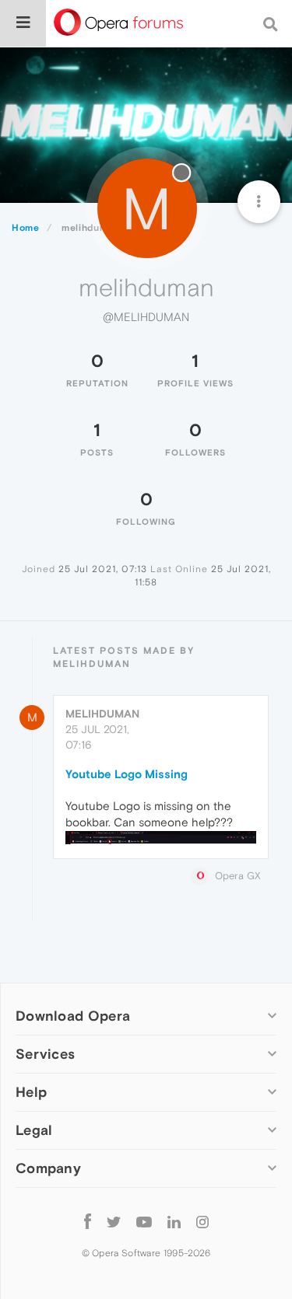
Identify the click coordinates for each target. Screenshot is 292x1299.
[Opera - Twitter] (113, 1221)
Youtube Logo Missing (126, 773)
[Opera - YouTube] (144, 1221)
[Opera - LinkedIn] (174, 1221)
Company (48, 1168)
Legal (34, 1130)
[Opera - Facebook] (87, 1221)
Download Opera (73, 1015)
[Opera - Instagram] (202, 1221)
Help (31, 1092)
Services (45, 1054)
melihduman (102, 713)
